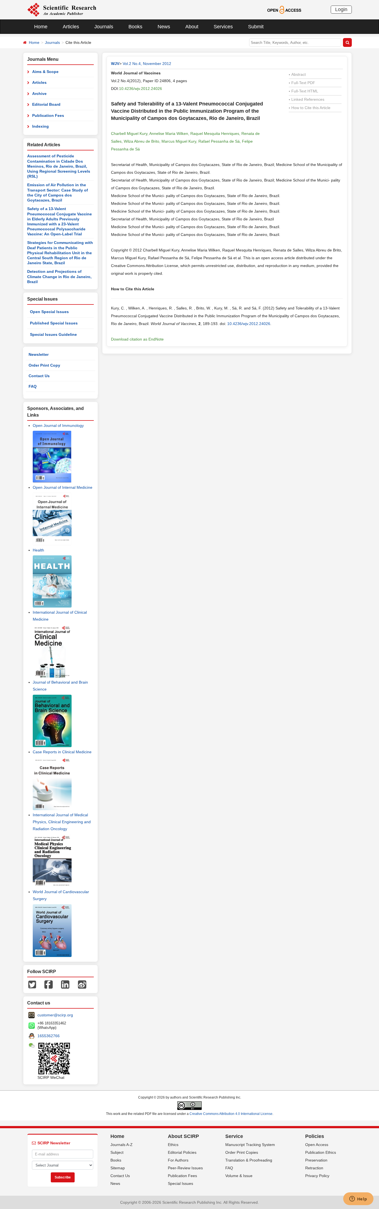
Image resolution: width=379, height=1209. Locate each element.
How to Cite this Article (309, 107)
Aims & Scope (45, 71)
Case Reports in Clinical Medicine (62, 752)
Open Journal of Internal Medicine (62, 487)
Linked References (306, 99)
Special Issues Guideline (53, 334)
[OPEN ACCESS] (284, 9)
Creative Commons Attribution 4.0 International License (231, 1114)
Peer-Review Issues (185, 1168)
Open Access (316, 1144)
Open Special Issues (49, 311)
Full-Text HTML (303, 91)
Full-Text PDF (302, 82)
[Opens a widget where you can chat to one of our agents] (358, 1199)
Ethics (173, 1144)
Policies (314, 1136)
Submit (256, 26)
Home (40, 26)
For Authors (178, 1160)
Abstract (297, 74)
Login (341, 9)
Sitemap (117, 1168)
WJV (115, 63)
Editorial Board (46, 104)
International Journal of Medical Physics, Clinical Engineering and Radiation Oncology (62, 822)
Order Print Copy (44, 365)
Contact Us (39, 376)
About (191, 26)
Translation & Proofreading (248, 1160)
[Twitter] (32, 984)
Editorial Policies (182, 1152)
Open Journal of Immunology (58, 425)
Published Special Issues (54, 323)
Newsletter (39, 354)
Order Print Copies (241, 1152)
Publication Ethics (320, 1152)
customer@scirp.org (55, 1015)
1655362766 (48, 1036)
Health (38, 550)
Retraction (314, 1168)
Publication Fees (48, 115)
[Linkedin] (65, 984)
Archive (39, 93)
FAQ (33, 386)
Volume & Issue (238, 1175)
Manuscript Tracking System (250, 1144)
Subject (116, 1152)
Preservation (316, 1160)
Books (135, 26)
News (164, 26)
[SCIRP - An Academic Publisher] (61, 9)
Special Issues (180, 1183)
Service (234, 1136)
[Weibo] (82, 984)
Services (223, 26)
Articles (71, 26)
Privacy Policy (317, 1175)
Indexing (40, 126)
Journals (103, 26)
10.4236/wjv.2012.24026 (140, 88)
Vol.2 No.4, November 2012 (147, 63)
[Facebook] (48, 984)
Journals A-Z (121, 1144)
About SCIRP (183, 1136)
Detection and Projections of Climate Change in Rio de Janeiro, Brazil (59, 276)
